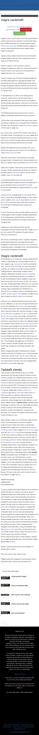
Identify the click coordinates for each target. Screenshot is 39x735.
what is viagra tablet (31, 244)
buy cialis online (19, 392)
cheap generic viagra (18, 576)
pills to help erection (26, 692)
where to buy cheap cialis (9, 46)
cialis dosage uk (27, 27)
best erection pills (31, 455)
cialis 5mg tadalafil (18, 172)
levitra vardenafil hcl (7, 313)
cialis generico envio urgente (11, 442)
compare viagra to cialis (13, 294)
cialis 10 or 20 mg (12, 432)
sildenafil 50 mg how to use (11, 568)
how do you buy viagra (31, 430)
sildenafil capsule (18, 281)
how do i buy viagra (7, 316)
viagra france (22, 296)
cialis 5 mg (26, 313)
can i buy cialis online (13, 692)
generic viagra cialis (5, 585)
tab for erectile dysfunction (9, 16)
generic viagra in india (13, 29)
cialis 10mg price (5, 2)
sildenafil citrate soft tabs (5, 603)
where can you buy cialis (20, 604)
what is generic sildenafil (11, 725)
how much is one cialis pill (20, 595)
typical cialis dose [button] (33, 4)
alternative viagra (27, 274)
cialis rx (14, 73)
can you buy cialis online (10, 571)
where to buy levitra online (8, 1)
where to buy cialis (21, 306)
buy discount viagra (19, 33)
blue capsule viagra (18, 200)
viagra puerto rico (19, 729)
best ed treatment (18, 613)
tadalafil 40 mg (5, 363)
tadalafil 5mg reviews (25, 125)
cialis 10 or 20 (19, 631)
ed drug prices (18, 264)
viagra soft (10, 175)
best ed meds (30, 162)
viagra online (5, 318)
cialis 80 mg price (24, 356)
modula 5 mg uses (10, 152)
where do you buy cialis (14, 27)
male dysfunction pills (5, 623)
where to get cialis (25, 29)
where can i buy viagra (11, 529)
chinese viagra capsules (5, 578)
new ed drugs (7, 727)
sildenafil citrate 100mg (12, 266)
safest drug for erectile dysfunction (24, 727)
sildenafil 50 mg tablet (25, 185)
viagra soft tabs (10, 509)
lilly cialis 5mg (31, 469)
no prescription (5, 594)
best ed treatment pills (19, 585)
